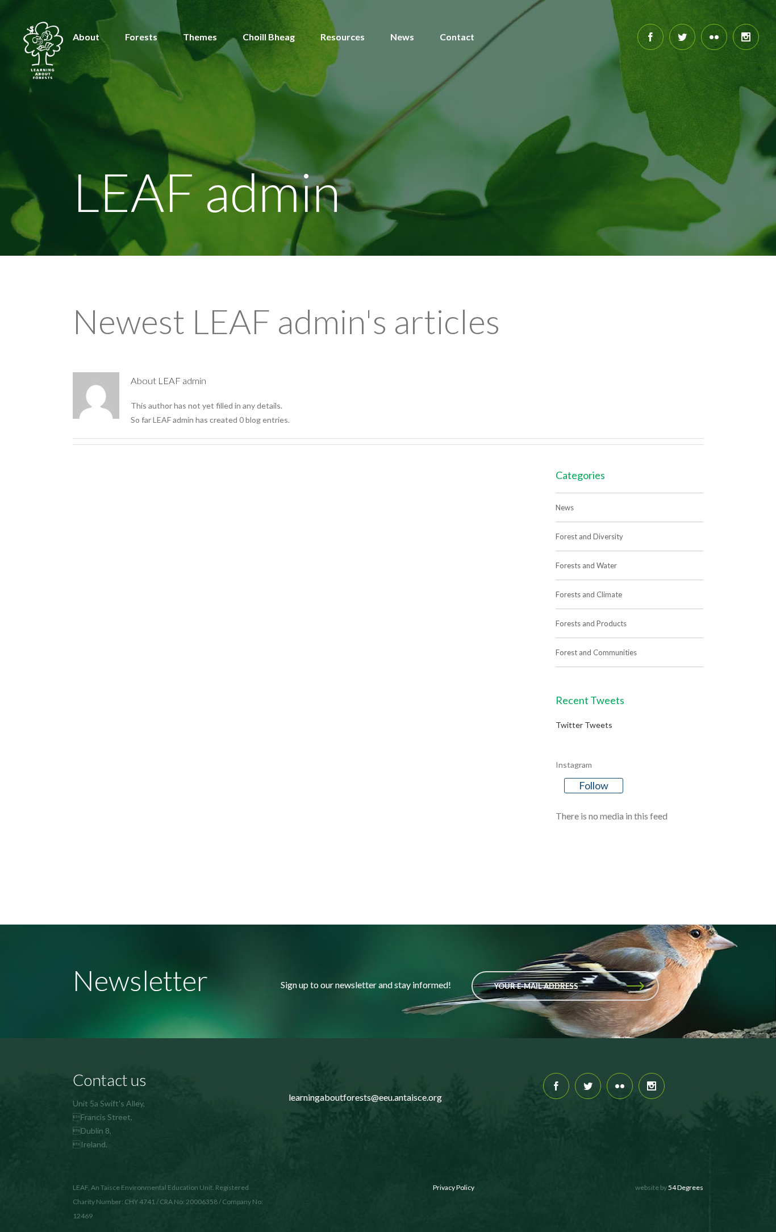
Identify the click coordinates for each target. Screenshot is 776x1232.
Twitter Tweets (584, 725)
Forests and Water (586, 565)
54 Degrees (685, 1187)
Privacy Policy (453, 1187)
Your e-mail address (536, 985)
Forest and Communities (596, 652)
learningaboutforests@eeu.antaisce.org (365, 1097)
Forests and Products (591, 623)
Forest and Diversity (589, 536)
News (565, 507)
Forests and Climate (589, 594)
